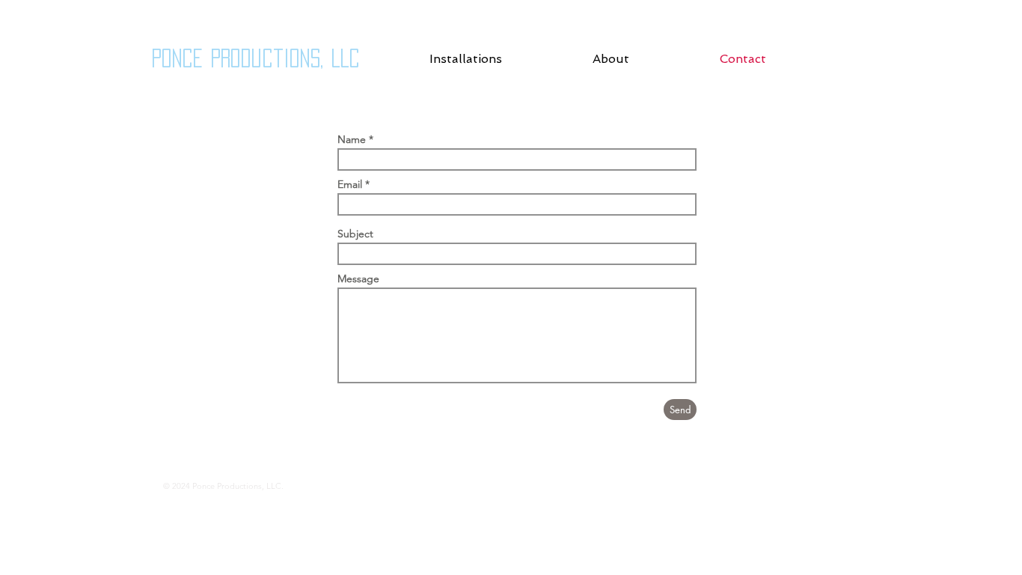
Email (349, 184)
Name (351, 139)
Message (358, 278)
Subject (355, 233)
